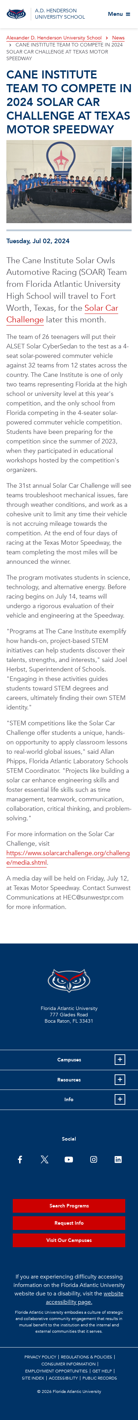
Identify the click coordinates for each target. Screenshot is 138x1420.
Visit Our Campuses (69, 1240)
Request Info (69, 1223)
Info (69, 1099)
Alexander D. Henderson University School (54, 37)
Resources (69, 1080)
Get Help (102, 1371)
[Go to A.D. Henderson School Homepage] (16, 14)
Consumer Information (68, 1364)
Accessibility (63, 1378)
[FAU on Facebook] (20, 1158)
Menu (115, 14)
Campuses (69, 1059)
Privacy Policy (40, 1357)
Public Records (99, 1378)
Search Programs (69, 1206)
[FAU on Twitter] (44, 1158)
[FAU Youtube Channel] (68, 1158)
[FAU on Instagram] (93, 1158)
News (118, 37)
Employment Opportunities (56, 1371)
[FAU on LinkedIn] (118, 1158)
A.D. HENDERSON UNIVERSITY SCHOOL (60, 13)
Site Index (33, 1378)
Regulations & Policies (86, 1357)
